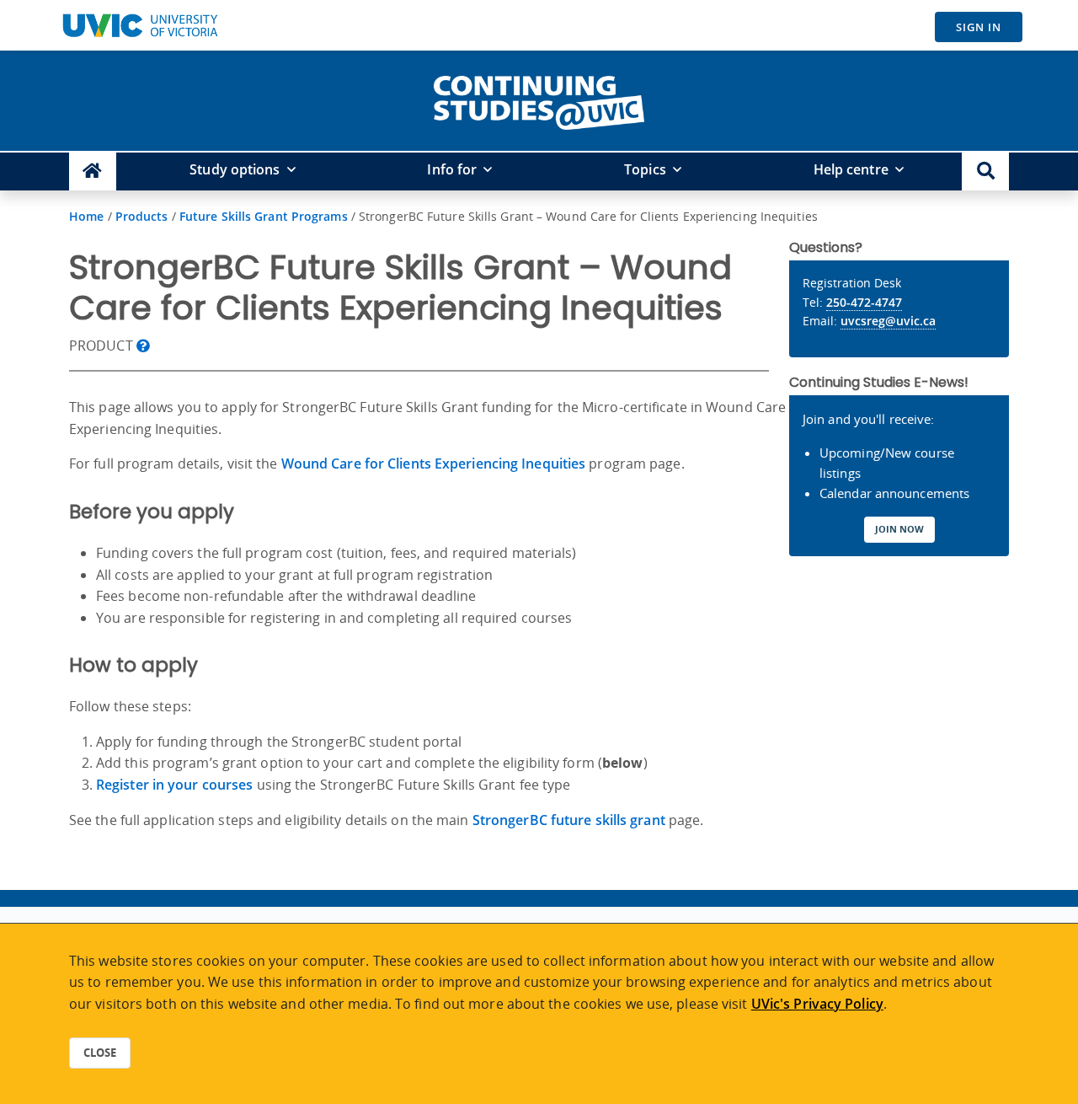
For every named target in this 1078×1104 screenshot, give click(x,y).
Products (141, 216)
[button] (985, 171)
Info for (452, 169)
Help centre (851, 169)
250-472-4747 (864, 302)
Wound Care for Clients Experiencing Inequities (433, 463)
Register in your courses (174, 784)
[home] (539, 99)
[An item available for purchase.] (143, 345)
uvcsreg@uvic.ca (888, 321)
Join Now (899, 529)
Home (86, 216)
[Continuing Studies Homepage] (92, 171)
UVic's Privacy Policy (817, 1003)
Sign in (978, 27)
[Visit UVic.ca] (140, 25)
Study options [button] (234, 169)
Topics (645, 169)
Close (99, 1052)
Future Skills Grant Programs (263, 216)
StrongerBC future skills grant (568, 820)
